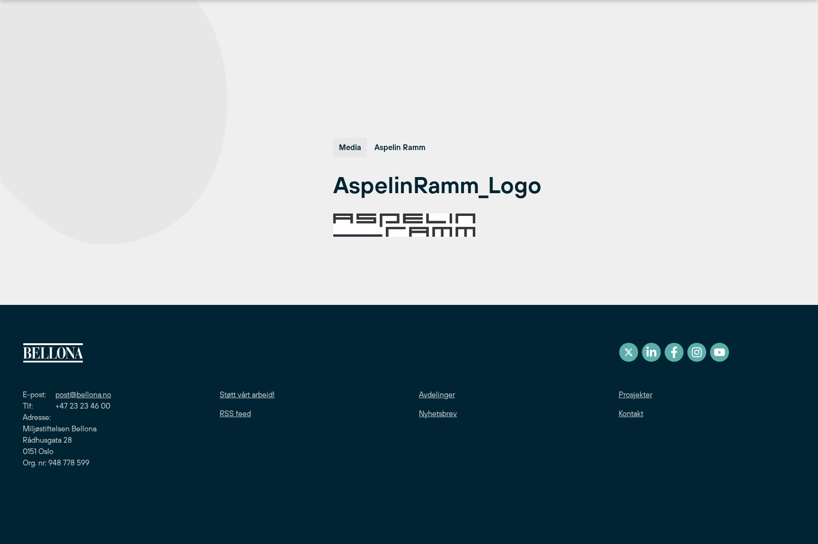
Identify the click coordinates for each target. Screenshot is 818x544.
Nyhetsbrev (438, 413)
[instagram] (696, 352)
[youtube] (719, 352)
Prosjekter (635, 394)
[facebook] (674, 352)
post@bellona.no (83, 394)
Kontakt (631, 413)
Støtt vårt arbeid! (247, 394)
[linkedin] (651, 352)
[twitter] (628, 352)
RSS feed (235, 413)
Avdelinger (437, 394)
